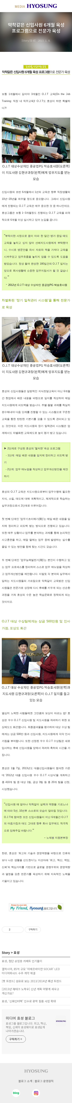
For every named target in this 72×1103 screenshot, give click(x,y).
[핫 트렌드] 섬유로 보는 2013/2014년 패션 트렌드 (32, 981)
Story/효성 (28, 40)
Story (6, 952)
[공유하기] (14, 930)
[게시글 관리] (19, 930)
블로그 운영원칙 (44, 1081)
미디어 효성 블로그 (20, 1018)
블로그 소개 (25, 1081)
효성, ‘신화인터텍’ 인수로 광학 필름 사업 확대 (29, 1001)
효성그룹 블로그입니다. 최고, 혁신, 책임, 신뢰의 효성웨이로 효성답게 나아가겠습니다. (26, 1027)
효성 (17, 952)
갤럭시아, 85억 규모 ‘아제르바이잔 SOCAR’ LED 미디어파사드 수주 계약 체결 (31, 971)
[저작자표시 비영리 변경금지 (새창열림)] (46, 929)
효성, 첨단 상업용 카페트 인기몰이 (22, 961)
